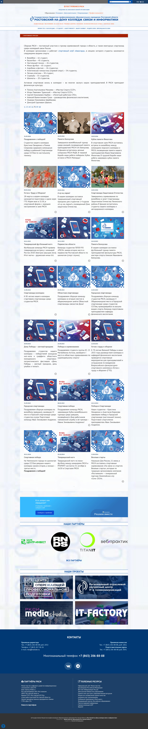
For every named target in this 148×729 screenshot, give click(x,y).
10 (40, 107)
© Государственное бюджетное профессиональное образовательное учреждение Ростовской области (74, 718)
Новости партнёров (28, 705)
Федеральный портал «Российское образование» (94, 701)
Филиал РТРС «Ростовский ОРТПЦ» (33, 695)
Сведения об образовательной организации (74, 9)
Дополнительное (70, 13)
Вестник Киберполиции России (88, 690)
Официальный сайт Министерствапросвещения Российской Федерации (90, 687)
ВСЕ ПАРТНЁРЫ (74, 560)
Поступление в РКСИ (75, 6)
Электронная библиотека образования (90, 691)
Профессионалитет (96, 13)
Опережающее (82, 13)
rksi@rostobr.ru (33, 649)
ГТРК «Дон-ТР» (26, 701)
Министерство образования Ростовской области (77, 719)
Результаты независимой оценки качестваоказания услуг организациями (91, 696)
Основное (59, 13)
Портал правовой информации (88, 703)
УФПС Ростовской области (30, 693)
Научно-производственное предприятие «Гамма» (37, 699)
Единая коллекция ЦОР (85, 705)
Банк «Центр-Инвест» (28, 690)
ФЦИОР (80, 707)
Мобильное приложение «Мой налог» (90, 699)
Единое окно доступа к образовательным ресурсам (95, 693)
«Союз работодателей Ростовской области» (35, 697)
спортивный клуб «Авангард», (71, 51)
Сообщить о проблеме (45, 513)
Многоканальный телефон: (74, 656)
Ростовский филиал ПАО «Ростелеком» (34, 691)
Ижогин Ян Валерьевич (77, 721)
